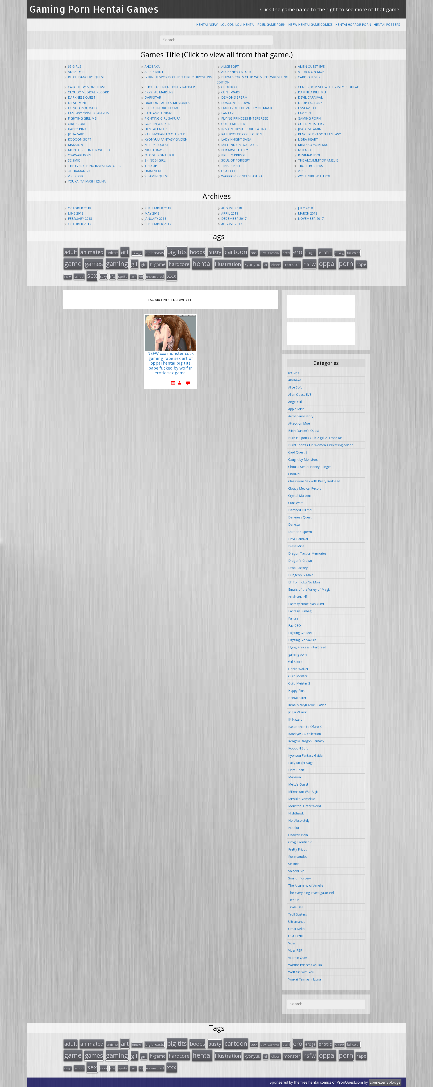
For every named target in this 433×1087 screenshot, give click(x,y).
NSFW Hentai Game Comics (310, 24)
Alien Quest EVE (311, 66)
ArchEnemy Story (236, 71)
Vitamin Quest (157, 176)
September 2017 (158, 224)
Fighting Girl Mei (82, 118)
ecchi (286, 253)
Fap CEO (304, 113)
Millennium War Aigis (239, 145)
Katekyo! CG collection (241, 134)
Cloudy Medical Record (88, 92)
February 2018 (80, 218)
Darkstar (153, 97)
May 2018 (152, 213)
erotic (325, 252)
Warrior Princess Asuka (242, 176)
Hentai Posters (387, 24)
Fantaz (227, 113)
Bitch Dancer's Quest (86, 77)
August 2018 (231, 208)
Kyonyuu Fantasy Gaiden (166, 139)
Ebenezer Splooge (385, 1082)
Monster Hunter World (89, 150)
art (125, 252)
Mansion (75, 145)
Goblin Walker (157, 124)
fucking (339, 253)
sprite (122, 276)
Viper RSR (75, 176)
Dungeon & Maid (82, 108)
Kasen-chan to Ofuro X (165, 134)
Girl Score (77, 124)
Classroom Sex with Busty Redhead (328, 87)
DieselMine (77, 103)
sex (92, 275)
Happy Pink (77, 129)
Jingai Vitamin (309, 129)
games (94, 263)
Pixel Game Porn (271, 24)
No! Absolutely (234, 150)
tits (141, 276)
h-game (158, 264)
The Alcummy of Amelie (318, 160)
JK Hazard (76, 134)
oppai (327, 263)
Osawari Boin (79, 155)
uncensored (155, 276)
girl (144, 264)
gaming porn (309, 118)
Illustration (228, 264)
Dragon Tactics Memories (167, 103)
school (79, 276)
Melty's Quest (157, 145)
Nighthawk (154, 150)
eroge (310, 252)
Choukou (229, 87)
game (73, 263)
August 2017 (231, 224)
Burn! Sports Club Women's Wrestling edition (320, 445)
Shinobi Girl (155, 160)
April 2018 (229, 213)
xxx (171, 275)
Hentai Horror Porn (353, 24)
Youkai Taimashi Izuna (87, 181)
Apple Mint (154, 71)
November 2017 (311, 218)
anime (112, 252)
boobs (197, 252)
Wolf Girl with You (314, 176)
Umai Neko (153, 171)
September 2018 (158, 208)
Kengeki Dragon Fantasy (319, 134)
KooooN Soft (79, 139)
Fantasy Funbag (159, 113)
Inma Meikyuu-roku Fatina (244, 129)
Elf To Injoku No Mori (163, 108)
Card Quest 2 (309, 77)
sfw (112, 277)
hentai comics (319, 1082)
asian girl (137, 253)
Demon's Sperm (234, 97)
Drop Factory (310, 103)
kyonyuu (252, 264)
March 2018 (307, 213)
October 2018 (79, 208)
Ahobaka (152, 66)
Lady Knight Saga (236, 139)
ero (297, 252)
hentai (202, 263)
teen (133, 276)
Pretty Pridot (233, 155)
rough (67, 276)
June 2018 (75, 213)
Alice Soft (230, 66)
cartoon (235, 251)
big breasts (154, 252)
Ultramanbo (79, 171)
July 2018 (305, 208)
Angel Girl (77, 71)
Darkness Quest (82, 97)
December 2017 (233, 218)
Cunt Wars (230, 92)
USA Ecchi (229, 171)
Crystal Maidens (159, 92)
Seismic (74, 160)
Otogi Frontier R (159, 155)
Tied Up (151, 166)
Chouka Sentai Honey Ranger (170, 87)
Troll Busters (310, 166)
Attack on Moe (311, 71)
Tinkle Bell (231, 166)
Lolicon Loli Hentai (237, 24)
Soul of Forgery (235, 160)
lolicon (275, 264)
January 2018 (155, 218)
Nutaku (304, 150)
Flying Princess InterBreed (245, 118)
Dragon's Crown (235, 103)
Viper (302, 171)
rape (361, 264)
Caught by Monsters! (86, 87)
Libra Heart (308, 139)
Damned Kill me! (312, 92)
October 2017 (79, 224)
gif (134, 264)
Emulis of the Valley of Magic (247, 108)
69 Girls (74, 66)
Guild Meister (233, 124)
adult (70, 252)
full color (353, 252)
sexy (103, 276)
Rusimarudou (309, 155)
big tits (177, 251)
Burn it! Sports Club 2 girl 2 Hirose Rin (178, 77)
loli (265, 265)
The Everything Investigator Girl (96, 166)
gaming (117, 263)
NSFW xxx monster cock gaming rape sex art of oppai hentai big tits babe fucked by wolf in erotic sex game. (170, 363)
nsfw (309, 264)
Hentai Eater (156, 129)
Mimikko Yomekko (313, 145)
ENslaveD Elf (309, 108)
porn (346, 263)
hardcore (179, 264)
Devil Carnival (310, 97)
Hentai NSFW (207, 24)
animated (92, 252)
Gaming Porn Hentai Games (94, 9)
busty (214, 252)
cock (254, 253)
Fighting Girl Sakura (162, 118)
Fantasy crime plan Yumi (89, 113)
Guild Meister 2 (311, 124)
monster (291, 264)
